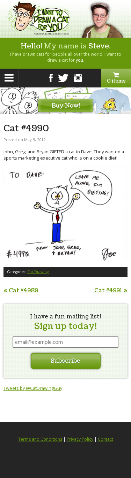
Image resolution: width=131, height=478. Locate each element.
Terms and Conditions (40, 439)
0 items (116, 81)
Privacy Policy (80, 439)
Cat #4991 (111, 290)
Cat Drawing (38, 271)
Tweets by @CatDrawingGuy (32, 388)
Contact (105, 439)
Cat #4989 (20, 290)
